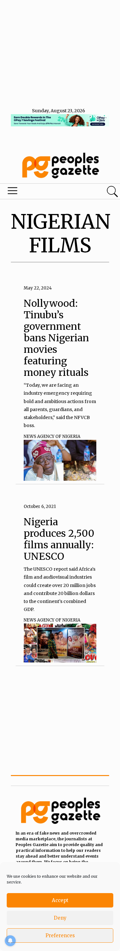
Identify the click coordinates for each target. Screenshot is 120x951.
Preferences (60, 935)
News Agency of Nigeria (52, 436)
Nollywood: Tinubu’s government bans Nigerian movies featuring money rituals (56, 337)
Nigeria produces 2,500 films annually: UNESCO (59, 539)
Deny (60, 918)
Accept (60, 900)
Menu (41, 192)
